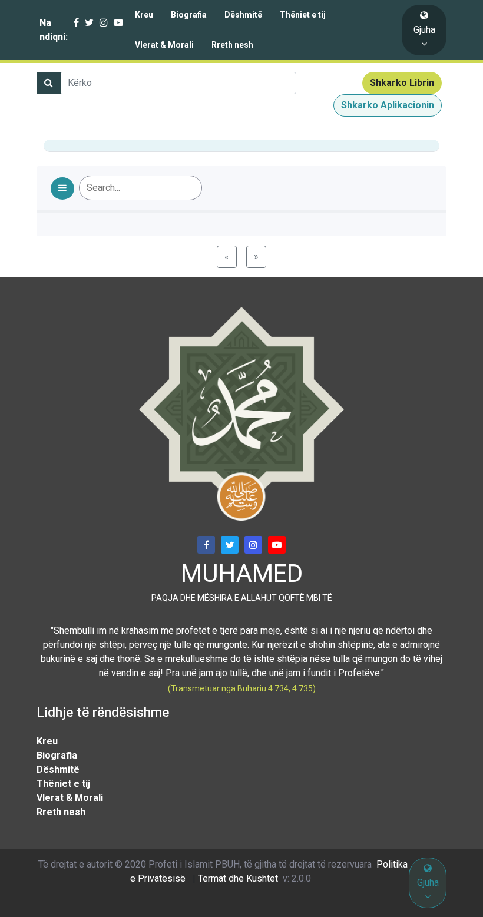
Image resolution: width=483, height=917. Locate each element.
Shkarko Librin (402, 82)
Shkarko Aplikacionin (387, 105)
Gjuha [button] (424, 29)
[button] (62, 188)
